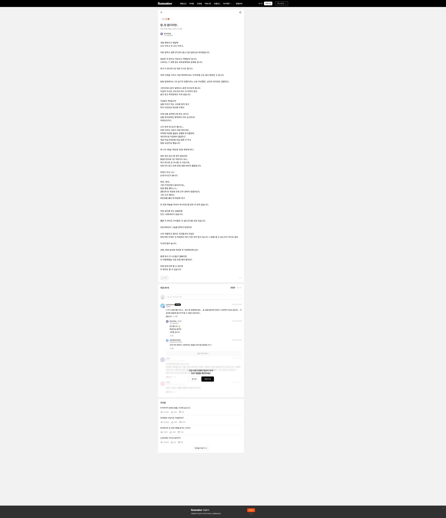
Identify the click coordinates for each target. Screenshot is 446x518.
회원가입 (268, 3)
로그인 (260, 3)
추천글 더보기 (200, 448)
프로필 (199, 4)
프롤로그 (217, 4)
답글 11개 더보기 (202, 353)
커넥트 (191, 4)
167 (165, 278)
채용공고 (183, 4)
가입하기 (251, 510)
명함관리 (239, 4)
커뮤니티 (208, 4)
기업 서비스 (280, 3)
